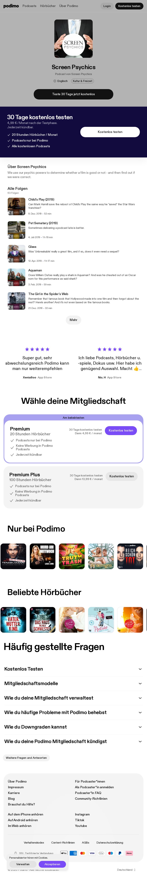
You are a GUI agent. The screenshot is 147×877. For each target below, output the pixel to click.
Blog (11, 799)
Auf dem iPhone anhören (25, 814)
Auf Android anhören (23, 820)
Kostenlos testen (129, 6)
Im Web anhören (19, 826)
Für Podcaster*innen (90, 781)
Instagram (82, 814)
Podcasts (29, 6)
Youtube (81, 826)
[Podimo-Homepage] (11, 6)
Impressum (15, 787)
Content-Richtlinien (63, 842)
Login (107, 6)
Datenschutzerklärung (109, 842)
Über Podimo (68, 6)
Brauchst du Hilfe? (21, 804)
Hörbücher (48, 6)
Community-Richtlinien (91, 799)
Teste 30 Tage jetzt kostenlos (73, 94)
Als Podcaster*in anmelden (94, 787)
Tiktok (79, 820)
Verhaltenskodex (34, 842)
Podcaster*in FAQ (88, 793)
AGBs (85, 842)
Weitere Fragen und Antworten (26, 758)
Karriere (14, 793)
